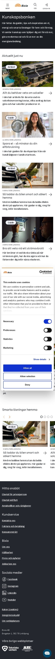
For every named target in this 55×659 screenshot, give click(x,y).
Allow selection (27, 376)
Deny (27, 384)
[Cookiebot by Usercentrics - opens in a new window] (39, 272)
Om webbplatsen (10, 620)
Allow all (27, 368)
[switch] (48, 330)
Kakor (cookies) (10, 609)
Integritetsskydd (10, 615)
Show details (39, 359)
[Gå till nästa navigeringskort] (9, 417)
